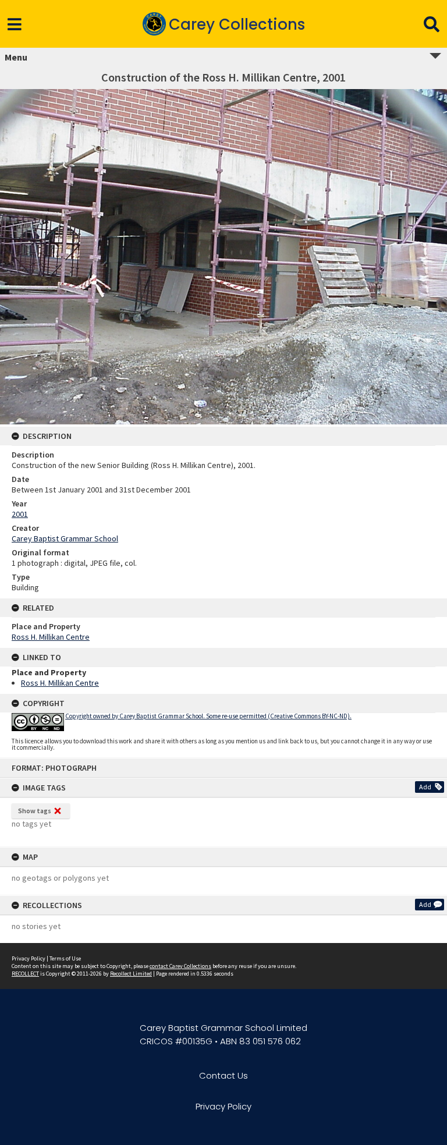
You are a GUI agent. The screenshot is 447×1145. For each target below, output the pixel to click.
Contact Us (223, 1075)
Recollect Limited (131, 973)
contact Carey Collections (180, 966)
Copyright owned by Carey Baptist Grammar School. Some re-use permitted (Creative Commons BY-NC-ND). (208, 716)
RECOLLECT (25, 973)
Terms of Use (65, 958)
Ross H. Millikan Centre (51, 637)
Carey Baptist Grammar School (65, 538)
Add (425, 786)
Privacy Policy (28, 958)
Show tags (34, 810)
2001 (20, 514)
